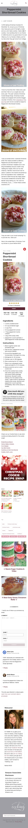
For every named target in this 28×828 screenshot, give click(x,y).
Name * (5, 632)
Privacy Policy (18, 821)
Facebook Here (16, 747)
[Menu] (2, 3)
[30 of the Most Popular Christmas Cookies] (6, 493)
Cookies (3, 530)
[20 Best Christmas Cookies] (18, 493)
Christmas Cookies (5, 527)
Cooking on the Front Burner (9, 450)
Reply (6, 668)
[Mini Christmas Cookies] (6, 506)
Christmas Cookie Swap (12, 524)
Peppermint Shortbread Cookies (8, 533)
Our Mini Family (5, 448)
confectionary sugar (16, 527)
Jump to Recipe (7, 21)
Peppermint (10, 530)
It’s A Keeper (4, 446)
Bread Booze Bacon (7, 442)
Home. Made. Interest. (7, 444)
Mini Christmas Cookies (6, 511)
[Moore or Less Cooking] (14, 3)
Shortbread (19, 533)
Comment (4, 615)
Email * (5, 638)
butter (3, 524)
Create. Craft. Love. (7, 452)
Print (14, 308)
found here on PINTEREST (14, 751)
